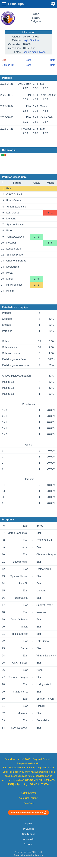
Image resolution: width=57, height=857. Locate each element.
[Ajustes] (53, 3)
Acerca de (28, 839)
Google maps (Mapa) (34, 52)
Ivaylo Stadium (31, 40)
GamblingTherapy (28, 798)
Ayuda (28, 823)
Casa (28, 60)
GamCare (28, 803)
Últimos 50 (8, 65)
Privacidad (28, 829)
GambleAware (28, 793)
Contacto (28, 844)
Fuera (52, 60)
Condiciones (28, 834)
